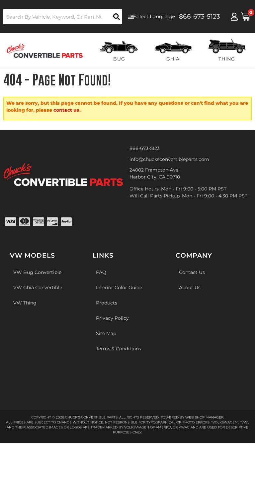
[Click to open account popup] (234, 16)
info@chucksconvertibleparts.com (169, 159)
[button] (62, 16)
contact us (66, 110)
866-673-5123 (144, 148)
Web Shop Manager (204, 417)
